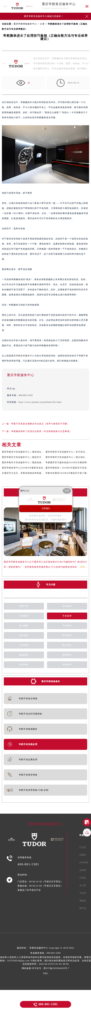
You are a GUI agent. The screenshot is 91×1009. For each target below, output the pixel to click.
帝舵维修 (24, 664)
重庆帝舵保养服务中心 (22, 355)
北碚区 (82, 870)
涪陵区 (82, 855)
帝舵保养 (67, 664)
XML (45, 973)
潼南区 (82, 900)
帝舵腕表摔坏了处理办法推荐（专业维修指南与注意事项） (41, 431)
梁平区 (82, 908)
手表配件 (24, 616)
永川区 (82, 885)
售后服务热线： (45, 958)
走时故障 (67, 606)
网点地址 (67, 645)
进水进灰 (24, 635)
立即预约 (45, 508)
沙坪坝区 (84, 862)
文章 (42, 24)
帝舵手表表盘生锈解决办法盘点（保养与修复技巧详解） (40, 424)
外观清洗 (67, 635)
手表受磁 (67, 625)
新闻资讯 (67, 655)
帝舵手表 (24, 606)
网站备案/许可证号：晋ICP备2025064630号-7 (45, 968)
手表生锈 (24, 645)
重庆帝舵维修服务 (50, 681)
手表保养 (67, 616)
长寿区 (82, 878)
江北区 (82, 847)
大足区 (82, 893)
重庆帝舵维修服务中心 (25, 24)
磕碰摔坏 (24, 655)
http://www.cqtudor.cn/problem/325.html (40, 402)
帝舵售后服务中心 (38, 948)
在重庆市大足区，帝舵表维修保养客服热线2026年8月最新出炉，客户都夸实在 (42, 473)
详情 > (83, 567)
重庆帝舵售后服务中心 (59, 4)
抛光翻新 (24, 625)
